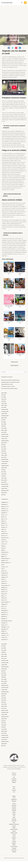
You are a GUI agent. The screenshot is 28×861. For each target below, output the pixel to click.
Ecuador (3, 554)
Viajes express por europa (7, 384)
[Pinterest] (16, 48)
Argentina (3, 510)
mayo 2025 (3, 424)
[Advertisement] (14, 20)
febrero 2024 (4, 455)
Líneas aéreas (4, 585)
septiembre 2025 (5, 415)
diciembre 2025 (4, 409)
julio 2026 (3, 394)
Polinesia (3, 618)
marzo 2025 (4, 428)
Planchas (3, 612)
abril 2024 (3, 451)
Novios (2, 600)
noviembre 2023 (4, 461)
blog (5, 45)
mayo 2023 (3, 473)
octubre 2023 (4, 463)
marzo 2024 (4, 453)
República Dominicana (14, 824)
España (3, 560)
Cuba (2, 539)
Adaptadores (4, 502)
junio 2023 (3, 471)
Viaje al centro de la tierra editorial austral (10, 380)
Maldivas (3, 587)
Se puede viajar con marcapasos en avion (10, 382)
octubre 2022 (4, 488)
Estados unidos (4, 562)
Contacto (14, 774)
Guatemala (3, 573)
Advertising (3, 504)
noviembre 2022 (4, 486)
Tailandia (3, 633)
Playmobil (3, 616)
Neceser (3, 597)
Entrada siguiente (14, 365)
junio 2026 (3, 397)
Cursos (2, 543)
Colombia (3, 533)
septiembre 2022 (5, 490)
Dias (2, 548)
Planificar (3, 614)
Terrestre (3, 635)
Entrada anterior (14, 361)
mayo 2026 (3, 399)
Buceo (2, 525)
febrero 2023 (4, 480)
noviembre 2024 (4, 436)
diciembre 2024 (4, 434)
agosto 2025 (4, 417)
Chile (2, 529)
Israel (2, 579)
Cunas (2, 541)
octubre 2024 (4, 438)
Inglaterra (3, 577)
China (2, 531)
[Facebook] (9, 48)
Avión (2, 514)
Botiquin (3, 523)
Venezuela (3, 639)
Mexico (2, 593)
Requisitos (3, 627)
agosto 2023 (4, 467)
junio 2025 (3, 422)
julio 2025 (3, 419)
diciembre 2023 (4, 459)
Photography (4, 610)
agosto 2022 (4, 492)
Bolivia (2, 521)
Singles (2, 631)
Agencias (3, 506)
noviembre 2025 (4, 411)
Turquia (3, 637)
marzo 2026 (4, 403)
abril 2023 (3, 476)
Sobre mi (14, 773)
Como (2, 535)
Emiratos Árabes (4, 558)
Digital (2, 550)
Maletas (3, 589)
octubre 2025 (4, 413)
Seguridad (3, 629)
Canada (3, 527)
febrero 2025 (4, 430)
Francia (3, 566)
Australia (3, 512)
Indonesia (3, 575)
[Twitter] (12, 48)
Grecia (2, 570)
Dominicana (3, 552)
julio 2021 (3, 494)
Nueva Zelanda (4, 602)
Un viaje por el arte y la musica (8, 386)
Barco (2, 516)
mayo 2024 (3, 449)
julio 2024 (3, 444)
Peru (2, 608)
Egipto (2, 556)
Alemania (3, 508)
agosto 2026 (4, 392)
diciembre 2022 (4, 484)
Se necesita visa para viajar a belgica (9, 388)
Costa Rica (3, 537)
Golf (2, 568)
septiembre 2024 (5, 440)
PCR (2, 606)
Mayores (3, 591)
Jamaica (3, 581)
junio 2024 (3, 446)
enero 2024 (3, 457)
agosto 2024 (4, 442)
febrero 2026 (4, 405)
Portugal (3, 622)
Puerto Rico (14, 849)
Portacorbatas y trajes (6, 620)
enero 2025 (3, 432)
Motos (2, 595)
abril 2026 (3, 401)
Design (2, 546)
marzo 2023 (4, 478)
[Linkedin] (20, 48)
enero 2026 (3, 407)
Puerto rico (3, 624)
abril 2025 (3, 426)
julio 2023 (3, 469)
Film (2, 564)
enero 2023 (3, 482)
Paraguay (3, 604)
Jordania (3, 583)
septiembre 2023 (5, 465)
